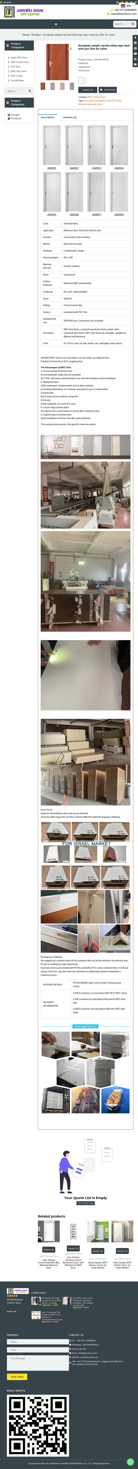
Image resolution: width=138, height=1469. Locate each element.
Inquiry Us (87, 90)
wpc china (97, 104)
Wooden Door (85, 104)
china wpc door (90, 100)
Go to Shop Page (85, 1203)
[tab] (47, 117)
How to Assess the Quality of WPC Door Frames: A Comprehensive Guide (52, 1316)
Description (47, 117)
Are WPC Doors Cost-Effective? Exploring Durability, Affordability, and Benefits (83, 1302)
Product (36, 34)
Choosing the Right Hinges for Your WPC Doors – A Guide (51, 1300)
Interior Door (105, 100)
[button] (56, 24)
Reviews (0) (70, 117)
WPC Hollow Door (96, 97)
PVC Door (116, 100)
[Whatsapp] (130, 1462)
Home (26, 34)
